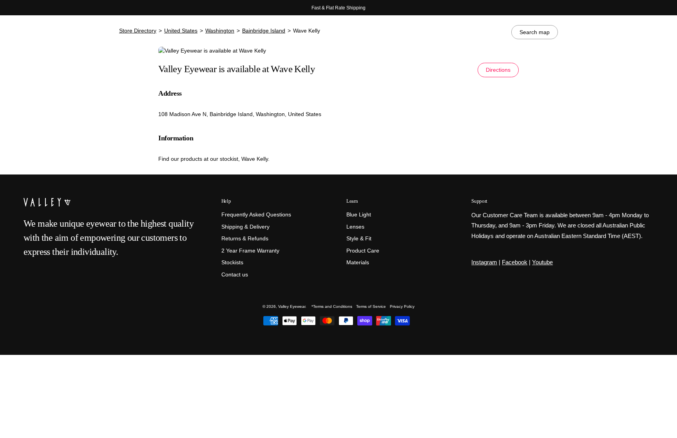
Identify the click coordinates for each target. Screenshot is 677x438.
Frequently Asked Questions (256, 215)
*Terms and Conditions (331, 306)
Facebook (514, 262)
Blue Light (358, 215)
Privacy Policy (402, 306)
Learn (352, 201)
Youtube (542, 262)
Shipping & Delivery (245, 227)
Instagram (484, 262)
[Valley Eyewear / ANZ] (57, 35)
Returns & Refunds (244, 239)
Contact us (234, 275)
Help (226, 201)
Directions (498, 70)
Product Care (362, 251)
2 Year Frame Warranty (250, 251)
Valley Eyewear (291, 306)
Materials (357, 263)
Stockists (232, 263)
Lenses (355, 227)
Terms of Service (371, 306)
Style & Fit (358, 239)
